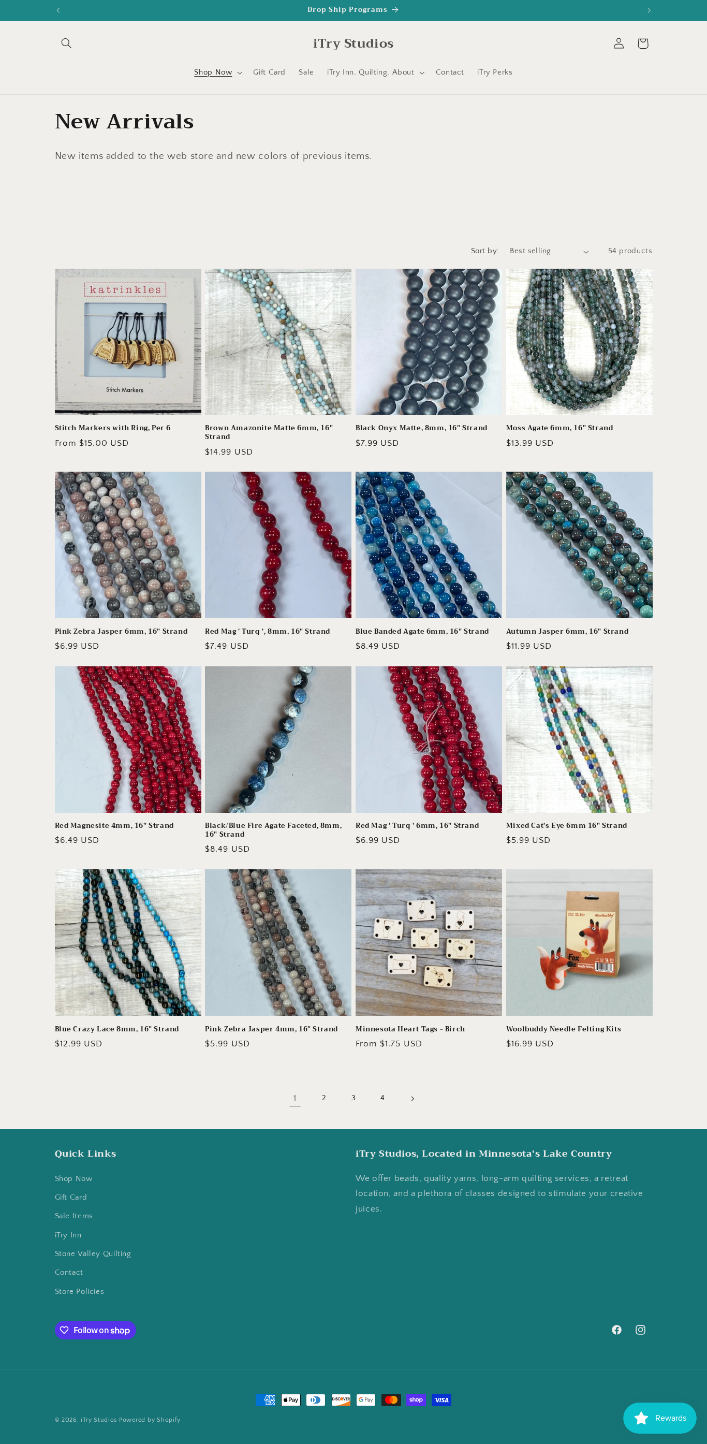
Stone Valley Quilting (93, 1254)
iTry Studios (99, 1420)
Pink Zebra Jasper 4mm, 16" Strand (271, 1029)
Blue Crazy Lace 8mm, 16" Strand (117, 1029)
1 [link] (295, 1098)
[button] (67, 43)
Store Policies (80, 1292)
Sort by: (485, 251)
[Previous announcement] (58, 10)
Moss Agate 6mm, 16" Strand (559, 428)
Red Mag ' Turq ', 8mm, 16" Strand (267, 632)
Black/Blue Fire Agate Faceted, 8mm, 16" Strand (273, 830)
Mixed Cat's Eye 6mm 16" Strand (566, 826)
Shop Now (74, 1179)
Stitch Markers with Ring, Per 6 (113, 428)
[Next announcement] (649, 10)
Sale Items (74, 1216)
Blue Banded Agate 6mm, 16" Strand (422, 632)
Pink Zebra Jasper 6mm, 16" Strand (121, 632)
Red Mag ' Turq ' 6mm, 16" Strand (417, 826)
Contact (69, 1272)
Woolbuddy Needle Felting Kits (563, 1029)
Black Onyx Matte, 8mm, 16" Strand (422, 428)
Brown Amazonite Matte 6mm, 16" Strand (269, 433)
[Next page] (412, 1099)
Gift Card (71, 1197)
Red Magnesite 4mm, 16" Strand (114, 826)
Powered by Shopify (150, 1420)
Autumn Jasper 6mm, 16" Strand (567, 632)
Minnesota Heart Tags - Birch (410, 1029)
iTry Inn (68, 1235)
